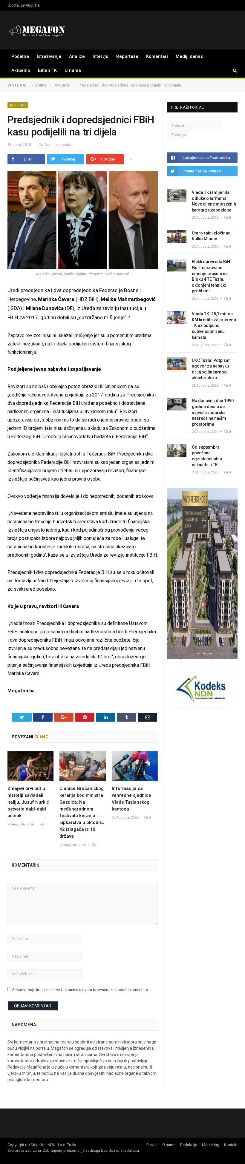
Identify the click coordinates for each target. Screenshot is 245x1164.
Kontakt (231, 1145)
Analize (77, 56)
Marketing (210, 1145)
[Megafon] (37, 30)
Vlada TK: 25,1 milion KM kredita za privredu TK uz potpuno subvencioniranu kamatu (214, 325)
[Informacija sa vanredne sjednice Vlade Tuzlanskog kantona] (135, 766)
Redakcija (188, 1145)
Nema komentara (59, 145)
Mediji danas (189, 56)
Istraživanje (49, 56)
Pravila (151, 1145)
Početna (20, 56)
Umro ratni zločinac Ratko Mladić (211, 236)
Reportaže (127, 56)
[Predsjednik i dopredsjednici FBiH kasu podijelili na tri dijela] (82, 221)
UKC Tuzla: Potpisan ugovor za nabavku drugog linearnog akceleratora (211, 369)
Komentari (157, 56)
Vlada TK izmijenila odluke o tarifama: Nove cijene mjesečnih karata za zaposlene (214, 201)
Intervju (100, 56)
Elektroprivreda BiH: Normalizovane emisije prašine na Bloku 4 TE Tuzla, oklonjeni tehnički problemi (211, 276)
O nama (73, 70)
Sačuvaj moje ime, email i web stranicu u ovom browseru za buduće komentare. (80, 989)
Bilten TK (47, 70)
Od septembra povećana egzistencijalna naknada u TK (207, 456)
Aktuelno (20, 70)
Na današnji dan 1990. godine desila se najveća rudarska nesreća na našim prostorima (213, 412)
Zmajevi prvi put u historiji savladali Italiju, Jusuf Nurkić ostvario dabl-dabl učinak (28, 802)
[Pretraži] (232, 70)
